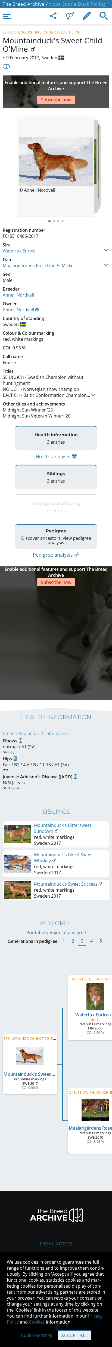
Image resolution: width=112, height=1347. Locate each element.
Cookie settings (36, 1335)
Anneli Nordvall (18, 295)
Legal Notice (56, 1244)
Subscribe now (56, 100)
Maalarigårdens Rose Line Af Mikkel (38, 266)
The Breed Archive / (25, 4)
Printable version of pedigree (56, 932)
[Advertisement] (56, 642)
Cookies (37, 1322)
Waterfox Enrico (19, 251)
